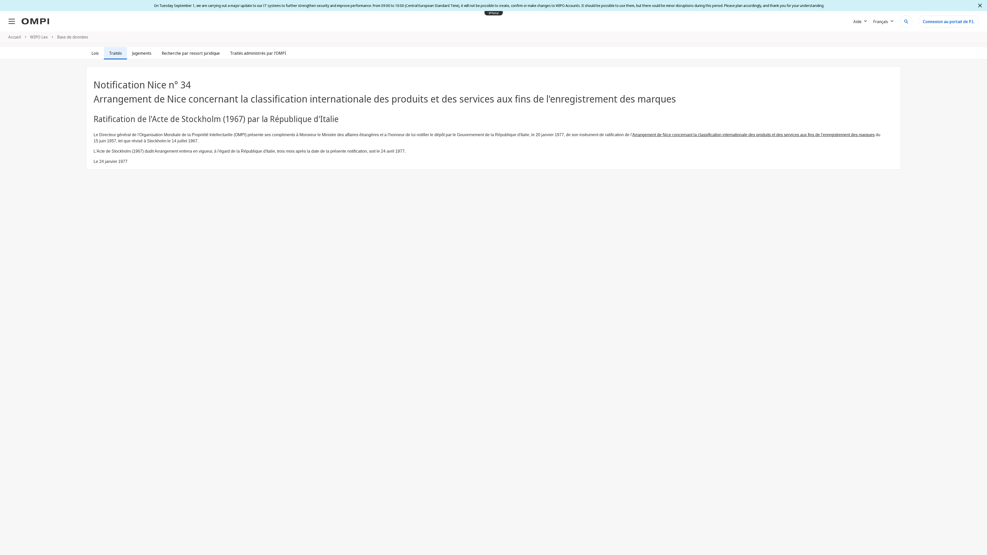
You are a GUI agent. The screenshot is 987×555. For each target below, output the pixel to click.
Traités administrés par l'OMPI (258, 53)
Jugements (141, 53)
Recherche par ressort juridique (191, 53)
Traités (115, 53)
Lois (95, 53)
